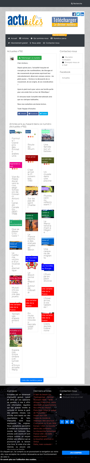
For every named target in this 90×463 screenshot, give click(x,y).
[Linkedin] (82, 14)
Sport (12, 132)
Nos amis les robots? (42, 407)
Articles (25, 38)
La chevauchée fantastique (44, 431)
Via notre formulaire (71, 394)
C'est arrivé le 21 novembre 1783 (31, 175)
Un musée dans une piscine (47, 176)
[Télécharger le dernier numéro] (65, 20)
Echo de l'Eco (15, 278)
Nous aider (36, 43)
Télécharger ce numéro (30, 58)
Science (45, 189)
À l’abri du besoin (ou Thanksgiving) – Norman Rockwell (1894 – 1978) (43, 397)
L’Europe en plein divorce (48, 277)
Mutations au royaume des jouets (16, 292)
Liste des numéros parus (32, 380)
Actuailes (66, 78)
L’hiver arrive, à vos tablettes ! (47, 302)
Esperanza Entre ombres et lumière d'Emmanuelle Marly (16, 360)
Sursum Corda (32, 189)
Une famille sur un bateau (47, 147)
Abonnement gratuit (19, 43)
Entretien (45, 132)
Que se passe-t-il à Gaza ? (15, 232)
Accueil (13, 38)
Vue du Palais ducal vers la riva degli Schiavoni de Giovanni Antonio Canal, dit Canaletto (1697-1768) (15, 195)
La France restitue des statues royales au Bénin (32, 242)
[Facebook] (74, 14)
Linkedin (23, 113)
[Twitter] (78, 14)
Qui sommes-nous (40, 38)
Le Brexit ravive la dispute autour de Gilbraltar (31, 282)
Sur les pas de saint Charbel (31, 203)
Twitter (44, 113)
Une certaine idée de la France (47, 291)
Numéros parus (59, 38)
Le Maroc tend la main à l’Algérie (47, 227)
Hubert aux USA (40, 415)
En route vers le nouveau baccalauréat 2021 (32, 321)
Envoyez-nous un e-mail (73, 397)
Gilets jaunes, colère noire (47, 327)
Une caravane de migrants (47, 253)
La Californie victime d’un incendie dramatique (16, 262)
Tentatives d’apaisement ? (16, 318)
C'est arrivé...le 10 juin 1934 (44, 423)
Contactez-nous (52, 43)
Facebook (34, 113)
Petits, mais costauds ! (42, 444)
